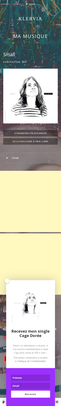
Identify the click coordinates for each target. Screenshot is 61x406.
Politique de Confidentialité (31, 361)
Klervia (30, 18)
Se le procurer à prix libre (30, 141)
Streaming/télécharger (30, 133)
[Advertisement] (30, 201)
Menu (32, 4)
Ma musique (30, 36)
